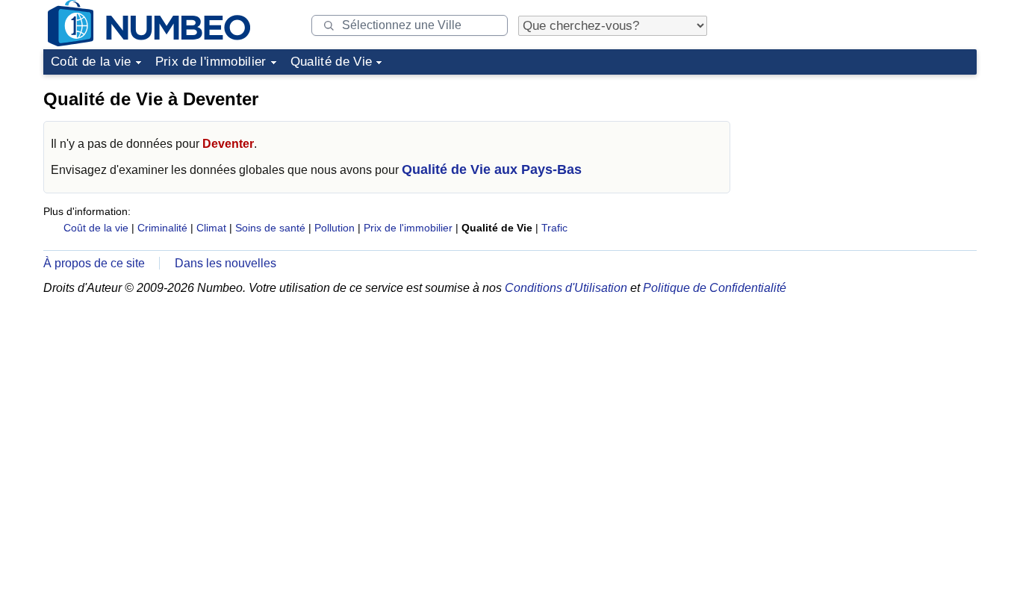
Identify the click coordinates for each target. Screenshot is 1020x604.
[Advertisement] (865, 174)
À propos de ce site (94, 263)
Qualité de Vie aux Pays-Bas (492, 169)
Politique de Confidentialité (714, 287)
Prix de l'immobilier (211, 62)
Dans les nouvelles (225, 263)
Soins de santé (270, 228)
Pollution (334, 228)
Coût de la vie (91, 62)
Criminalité (162, 228)
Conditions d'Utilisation (566, 287)
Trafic (554, 228)
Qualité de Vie (331, 62)
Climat (211, 228)
